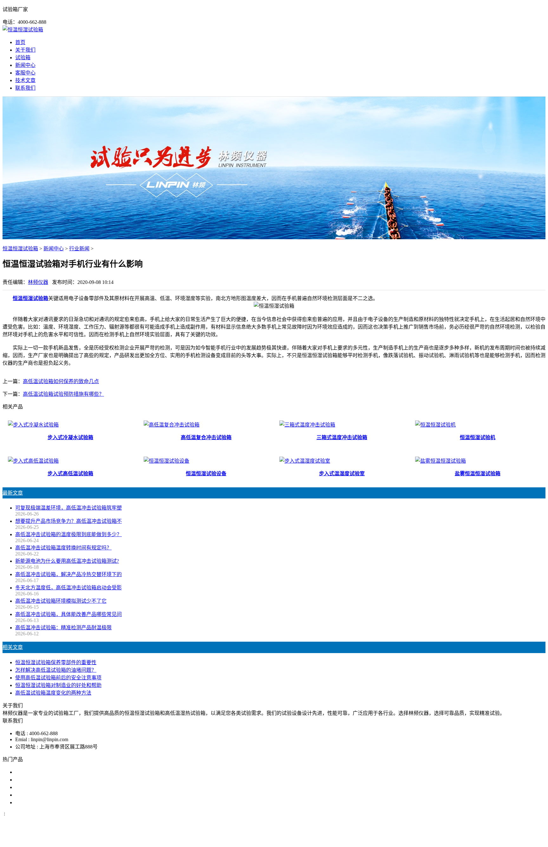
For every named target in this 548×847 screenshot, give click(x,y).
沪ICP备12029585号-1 (360, 838)
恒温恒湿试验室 (33, 802)
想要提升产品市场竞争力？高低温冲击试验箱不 (68, 521)
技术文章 (25, 80)
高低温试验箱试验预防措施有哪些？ (63, 394)
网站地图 (305, 838)
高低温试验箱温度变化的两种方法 (53, 693)
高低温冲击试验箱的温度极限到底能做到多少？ (68, 534)
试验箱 (22, 57)
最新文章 (13, 493)
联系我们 (25, 88)
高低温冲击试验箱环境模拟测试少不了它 (61, 601)
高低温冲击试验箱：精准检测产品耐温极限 (63, 627)
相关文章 (13, 647)
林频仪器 (38, 282)
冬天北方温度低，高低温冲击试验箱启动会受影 (68, 587)
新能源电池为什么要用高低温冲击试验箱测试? (67, 561)
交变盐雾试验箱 (33, 779)
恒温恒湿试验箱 (20, 248)
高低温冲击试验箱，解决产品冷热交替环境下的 (68, 574)
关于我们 (25, 50)
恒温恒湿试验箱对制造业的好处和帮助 (58, 685)
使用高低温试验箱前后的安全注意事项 (58, 677)
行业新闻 (79, 248)
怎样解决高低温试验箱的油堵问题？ (55, 670)
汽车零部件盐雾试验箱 (40, 795)
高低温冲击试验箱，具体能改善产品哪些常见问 (68, 614)
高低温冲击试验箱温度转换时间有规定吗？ (63, 547)
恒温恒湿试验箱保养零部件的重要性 (55, 662)
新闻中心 (25, 65)
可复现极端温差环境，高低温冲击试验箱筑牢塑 (68, 507)
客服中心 (25, 72)
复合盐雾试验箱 (33, 787)
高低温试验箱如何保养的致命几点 (61, 381)
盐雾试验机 (28, 772)
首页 (20, 42)
